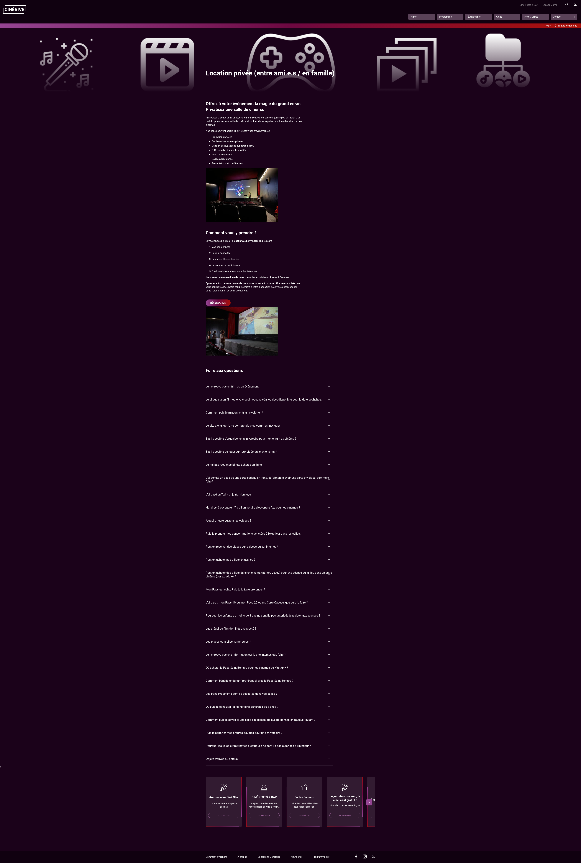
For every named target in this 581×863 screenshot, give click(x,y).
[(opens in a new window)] (356, 857)
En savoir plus (224, 815)
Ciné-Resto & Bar (528, 4)
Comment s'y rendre (216, 856)
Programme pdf (321, 856)
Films (414, 16)
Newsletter (296, 856)
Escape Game (550, 4)
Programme (445, 16)
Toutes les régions (567, 25)
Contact (557, 16)
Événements (474, 16)
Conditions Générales (269, 856)
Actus (499, 16)
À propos (242, 856)
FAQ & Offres (531, 16)
